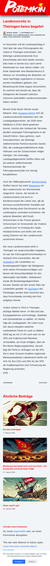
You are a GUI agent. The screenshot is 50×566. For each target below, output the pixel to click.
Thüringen (26, 37)
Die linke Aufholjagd (12, 430)
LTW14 (10, 37)
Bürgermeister (39, 181)
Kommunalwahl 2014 (25, 35)
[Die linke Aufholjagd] (25, 413)
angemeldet (20, 531)
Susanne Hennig (26, 113)
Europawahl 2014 (10, 35)
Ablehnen (32, 562)
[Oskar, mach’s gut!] (25, 489)
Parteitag (17, 37)
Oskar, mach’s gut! (11, 506)
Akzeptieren (19, 562)
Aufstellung (8, 262)
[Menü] (46, 8)
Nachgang (33, 288)
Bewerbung (35, 185)
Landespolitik (39, 35)
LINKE (5, 37)
